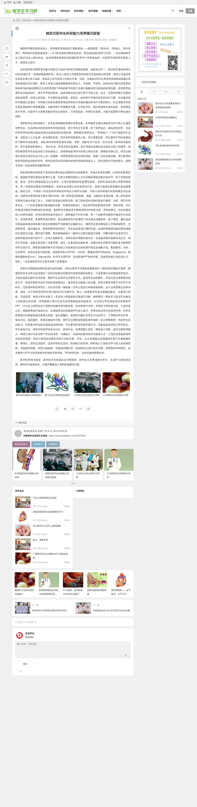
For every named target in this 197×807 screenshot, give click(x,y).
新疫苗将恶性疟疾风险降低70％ (48, 512)
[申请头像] (127, 634)
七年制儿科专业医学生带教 (87, 395)
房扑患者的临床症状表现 (167, 145)
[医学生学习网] (20, 13)
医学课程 (78, 11)
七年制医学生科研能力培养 (115, 395)
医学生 (52, 11)
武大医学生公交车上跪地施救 (47, 526)
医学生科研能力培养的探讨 (29, 395)
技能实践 (106, 11)
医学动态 (65, 11)
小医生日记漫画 (148, 82)
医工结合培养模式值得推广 (58, 395)
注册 (18, 2)
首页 (18, 20)
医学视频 (93, 11)
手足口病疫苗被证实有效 (45, 498)
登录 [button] (9, 2)
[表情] (125, 655)
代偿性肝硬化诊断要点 (166, 117)
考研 (118, 11)
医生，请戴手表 (40, 540)
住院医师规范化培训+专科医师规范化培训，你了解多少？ (24, 594)
